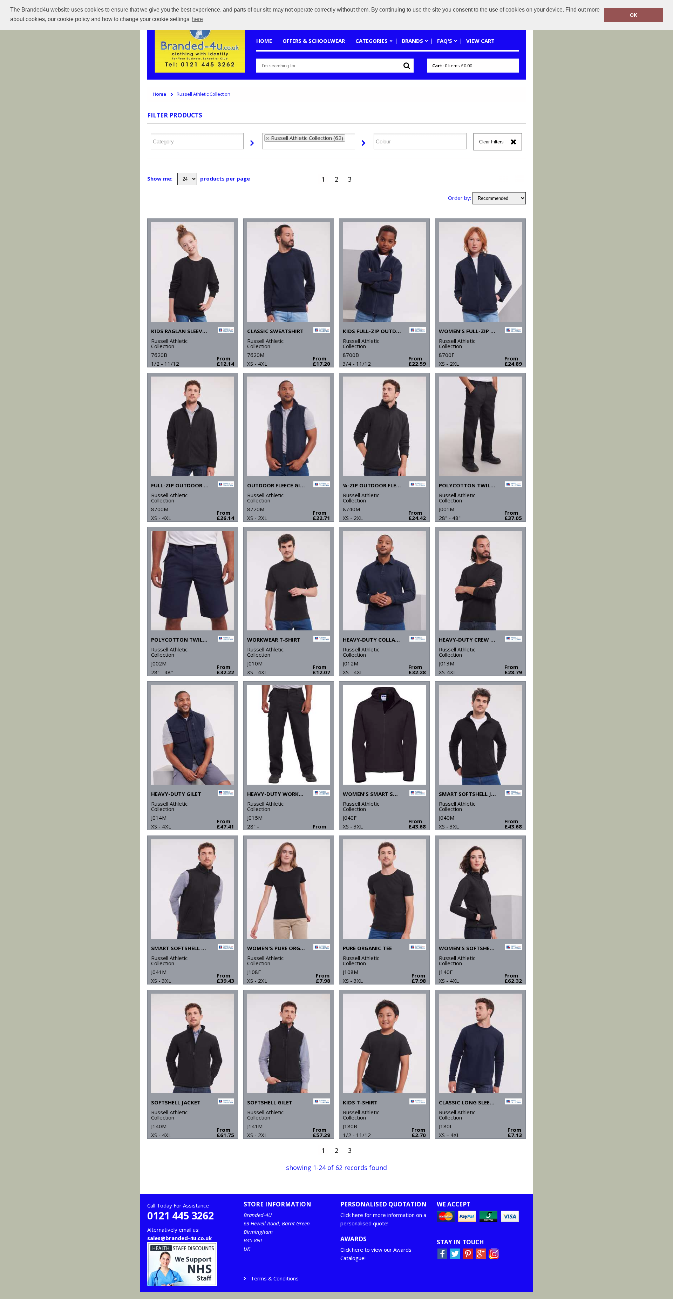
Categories (371, 40)
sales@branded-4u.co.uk (179, 1238)
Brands (412, 40)
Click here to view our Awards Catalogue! (376, 1253)
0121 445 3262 (180, 1216)
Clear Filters (491, 141)
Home (264, 40)
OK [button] (633, 15)
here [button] (197, 19)
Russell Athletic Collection (203, 94)
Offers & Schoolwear (314, 40)
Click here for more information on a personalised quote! (383, 1219)
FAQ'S (444, 40)
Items (452, 65)
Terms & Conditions (275, 1278)
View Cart (480, 40)
